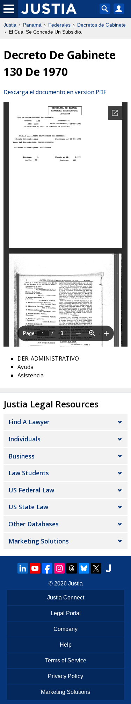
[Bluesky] (84, 568)
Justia (9, 25)
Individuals (24, 439)
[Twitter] (96, 568)
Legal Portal (66, 613)
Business (21, 456)
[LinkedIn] (22, 568)
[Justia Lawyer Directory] (108, 568)
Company (65, 629)
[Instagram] (59, 568)
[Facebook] (47, 568)
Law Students (28, 473)
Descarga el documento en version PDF (54, 92)
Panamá (32, 25)
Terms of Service (65, 660)
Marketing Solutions (38, 541)
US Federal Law (31, 490)
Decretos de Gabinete (101, 25)
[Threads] (71, 568)
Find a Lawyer (29, 422)
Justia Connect (65, 597)
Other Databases (33, 524)
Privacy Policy (65, 676)
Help (66, 645)
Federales (59, 25)
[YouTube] (35, 568)
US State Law (28, 507)
